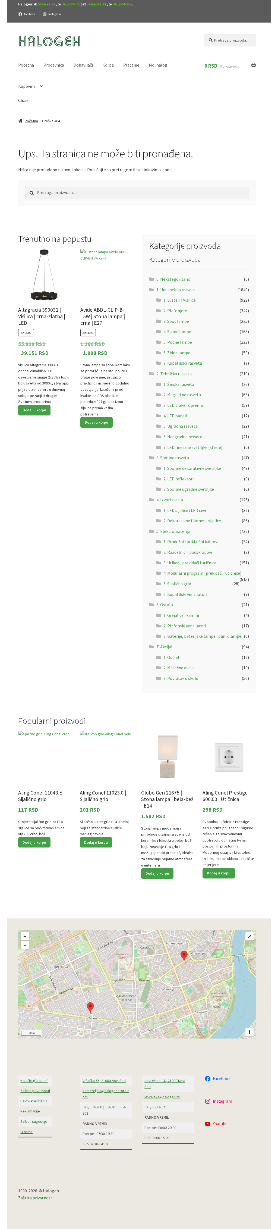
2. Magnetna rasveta (182, 394)
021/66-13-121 (155, 1107)
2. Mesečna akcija (179, 667)
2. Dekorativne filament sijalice (192, 520)
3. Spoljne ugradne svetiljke (188, 489)
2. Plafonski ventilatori (184, 625)
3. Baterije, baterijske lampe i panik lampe (202, 636)
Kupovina (27, 86)
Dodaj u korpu (34, 410)
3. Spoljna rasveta (172, 457)
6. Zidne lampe (176, 352)
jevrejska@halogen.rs (162, 1096)
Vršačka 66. (47, 4)
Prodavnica (53, 65)
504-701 (111, 1107)
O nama (26, 1131)
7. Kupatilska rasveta (182, 363)
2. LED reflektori (178, 478)
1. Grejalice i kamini (181, 615)
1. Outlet (171, 657)
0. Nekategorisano (173, 279)
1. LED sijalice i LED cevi (184, 510)
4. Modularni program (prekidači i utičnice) (202, 573)
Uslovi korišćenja (33, 1101)
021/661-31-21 (124, 4)
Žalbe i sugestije (33, 1121)
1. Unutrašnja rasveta (175, 289)
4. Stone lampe (177, 331)
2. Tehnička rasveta (174, 373)
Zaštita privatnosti (35, 1090)
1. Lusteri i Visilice (179, 300)
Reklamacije (30, 1111)
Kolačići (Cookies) (34, 1080)
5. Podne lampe (177, 342)
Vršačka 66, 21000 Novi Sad (104, 1080)
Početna (26, 65)
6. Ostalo (164, 604)
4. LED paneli (175, 415)
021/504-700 (71, 4)
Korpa (108, 65)
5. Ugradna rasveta (180, 426)
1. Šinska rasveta (178, 384)
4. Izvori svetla (169, 499)
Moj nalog (158, 65)
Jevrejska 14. (97, 4)
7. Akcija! (164, 646)
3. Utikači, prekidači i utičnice (189, 562)
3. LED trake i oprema (183, 405)
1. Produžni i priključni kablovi (190, 541)
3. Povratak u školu (180, 678)
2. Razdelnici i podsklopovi (187, 552)
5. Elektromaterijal (174, 531)
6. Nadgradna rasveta (182, 436)
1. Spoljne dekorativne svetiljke (192, 468)
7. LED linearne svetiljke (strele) (192, 447)
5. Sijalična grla (177, 583)
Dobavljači (83, 65)
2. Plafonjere (175, 310)
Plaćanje (131, 65)
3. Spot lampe (176, 321)
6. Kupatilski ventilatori (185, 594)
